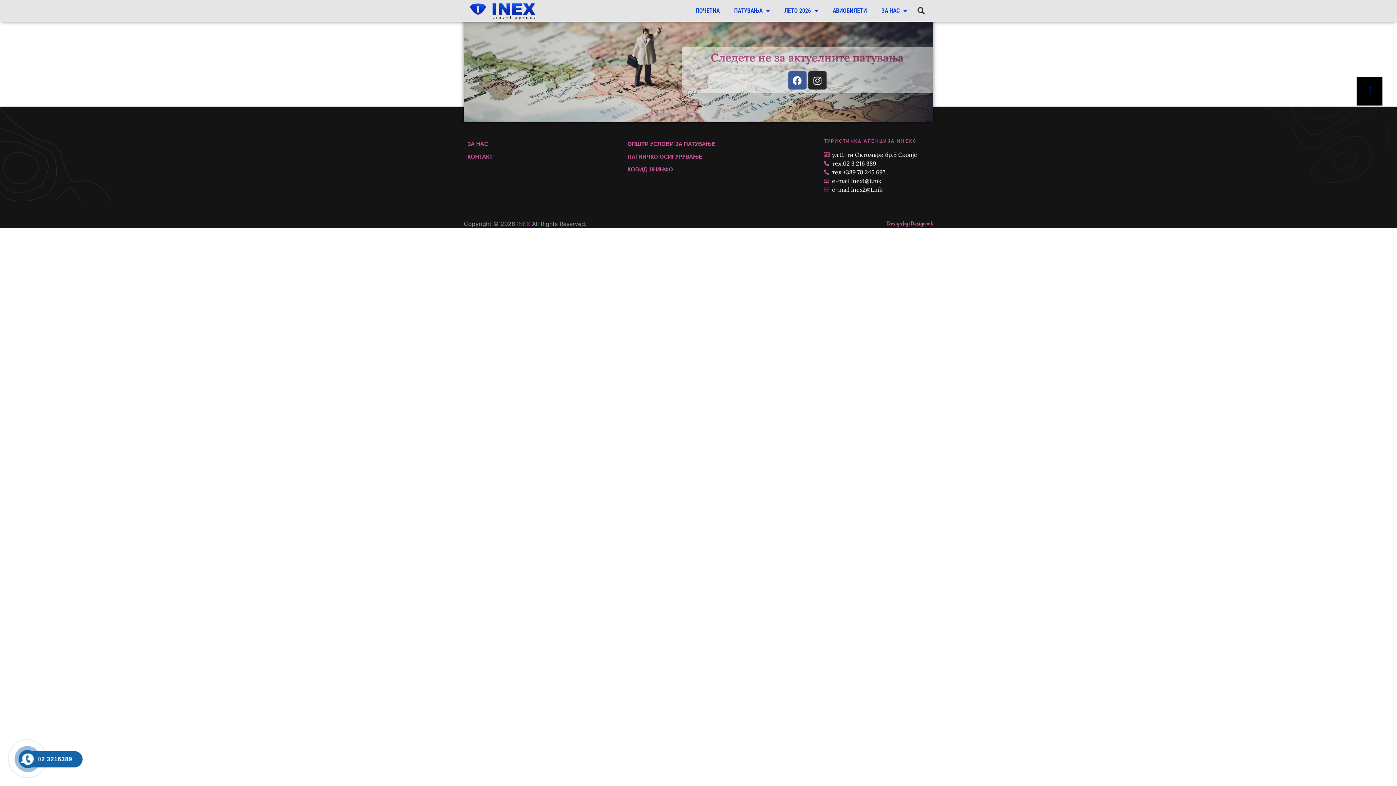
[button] (921, 11)
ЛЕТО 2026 (797, 10)
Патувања (748, 10)
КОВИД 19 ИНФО (650, 169)
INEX (523, 223)
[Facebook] (797, 80)
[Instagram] (817, 80)
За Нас (890, 10)
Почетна (708, 10)
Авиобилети (850, 10)
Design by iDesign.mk (910, 223)
